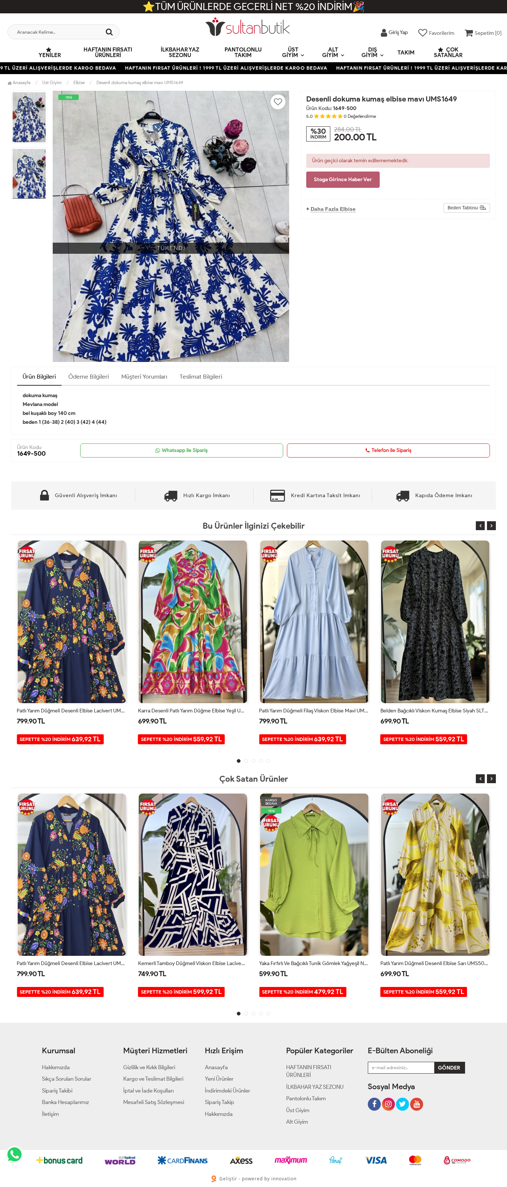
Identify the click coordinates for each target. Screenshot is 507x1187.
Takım (406, 52)
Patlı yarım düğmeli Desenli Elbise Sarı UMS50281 (314, 963)
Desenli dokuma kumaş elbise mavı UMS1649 (140, 82)
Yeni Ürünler (219, 1078)
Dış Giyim (369, 52)
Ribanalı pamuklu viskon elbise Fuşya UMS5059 (433, 963)
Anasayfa (21, 82)
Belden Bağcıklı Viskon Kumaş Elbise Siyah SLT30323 (314, 711)
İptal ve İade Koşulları (148, 1090)
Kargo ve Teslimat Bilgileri (153, 1078)
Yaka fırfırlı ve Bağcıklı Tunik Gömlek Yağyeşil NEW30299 (435, 711)
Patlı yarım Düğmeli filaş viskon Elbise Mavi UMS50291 (193, 711)
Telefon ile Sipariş (392, 450)
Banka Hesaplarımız (65, 1102)
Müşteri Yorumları (144, 376)
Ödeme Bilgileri (88, 376)
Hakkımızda (56, 1067)
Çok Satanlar (448, 52)
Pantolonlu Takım (243, 52)
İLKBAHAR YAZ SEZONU (180, 52)
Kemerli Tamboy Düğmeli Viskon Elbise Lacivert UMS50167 (72, 963)
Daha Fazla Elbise (333, 209)
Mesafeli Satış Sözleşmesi (153, 1102)
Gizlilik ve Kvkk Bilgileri (149, 1067)
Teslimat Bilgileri (201, 376)
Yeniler (50, 55)
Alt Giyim (330, 52)
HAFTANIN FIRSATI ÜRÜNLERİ (108, 52)
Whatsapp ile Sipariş (185, 450)
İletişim (50, 1114)
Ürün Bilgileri (39, 376)
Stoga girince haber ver (343, 179)
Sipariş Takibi (57, 1090)
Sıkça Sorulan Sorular (66, 1078)
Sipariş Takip (219, 1102)
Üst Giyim (290, 52)
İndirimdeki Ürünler (227, 1090)
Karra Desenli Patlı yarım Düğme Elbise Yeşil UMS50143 (72, 711)
